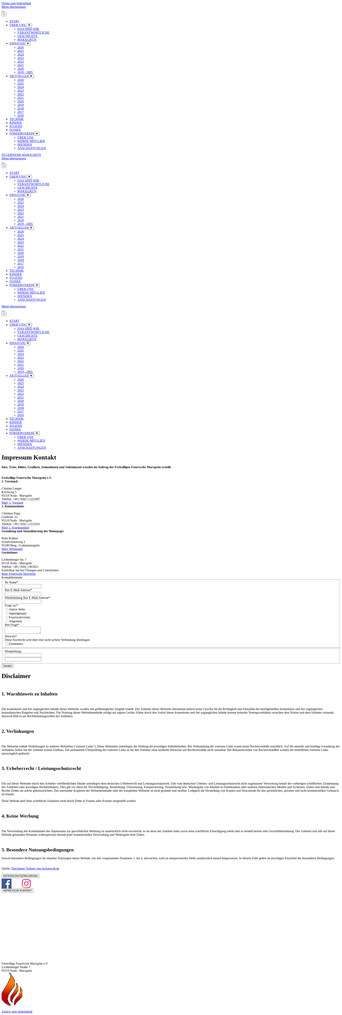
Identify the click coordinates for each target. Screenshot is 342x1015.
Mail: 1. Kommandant (15, 527)
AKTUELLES (19, 76)
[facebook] (6, 884)
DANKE (15, 129)
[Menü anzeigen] (3, 11)
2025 (20, 51)
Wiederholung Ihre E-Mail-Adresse (27, 597)
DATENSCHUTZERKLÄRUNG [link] (20, 875)
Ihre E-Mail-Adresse (18, 590)
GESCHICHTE (27, 36)
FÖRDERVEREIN (22, 133)
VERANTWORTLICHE (33, 32)
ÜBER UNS (18, 25)
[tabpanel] (171, 472)
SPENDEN (24, 144)
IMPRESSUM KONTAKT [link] (17, 890)
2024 (20, 54)
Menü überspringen (14, 6)
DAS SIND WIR (28, 29)
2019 (20, 105)
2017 (20, 112)
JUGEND (16, 126)
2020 (20, 68)
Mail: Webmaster (12, 549)
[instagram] (26, 884)
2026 (20, 47)
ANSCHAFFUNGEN (31, 148)
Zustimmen (16, 643)
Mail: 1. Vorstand (12, 502)
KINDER (16, 122)
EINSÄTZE (17, 43)
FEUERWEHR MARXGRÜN (21, 155)
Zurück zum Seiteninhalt (17, 1011)
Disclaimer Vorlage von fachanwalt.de (35, 868)
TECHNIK (17, 119)
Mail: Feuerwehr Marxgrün (19, 573)
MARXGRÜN (26, 39)
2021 (20, 65)
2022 (20, 61)
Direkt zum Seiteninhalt (16, 3)
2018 (20, 108)
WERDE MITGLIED (31, 141)
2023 (20, 58)
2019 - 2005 (25, 72)
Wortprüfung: (13, 651)
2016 (20, 115)
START (14, 21)
